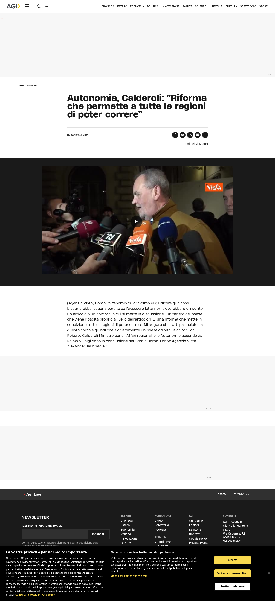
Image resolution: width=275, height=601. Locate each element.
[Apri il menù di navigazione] (26, 6)
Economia (137, 6)
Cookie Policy (198, 538)
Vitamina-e (163, 541)
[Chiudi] (269, 573)
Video (159, 520)
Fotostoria (162, 525)
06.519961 (234, 541)
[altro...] (205, 135)
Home (21, 85)
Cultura (231, 6)
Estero (122, 6)
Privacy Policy (198, 543)
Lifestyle (215, 6)
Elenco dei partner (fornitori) (129, 575)
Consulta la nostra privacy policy (35, 594)
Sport (263, 6)
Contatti (194, 534)
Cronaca (108, 6)
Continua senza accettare (232, 573)
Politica (153, 6)
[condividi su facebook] (175, 135)
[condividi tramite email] (198, 135)
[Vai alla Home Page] (13, 6)
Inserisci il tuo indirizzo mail (43, 526)
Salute (187, 6)
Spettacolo (248, 6)
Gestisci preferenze (232, 586)
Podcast (160, 529)
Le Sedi (194, 525)
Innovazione (171, 6)
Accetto (232, 560)
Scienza (200, 6)
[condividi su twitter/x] (183, 135)
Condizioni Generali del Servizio (40, 545)
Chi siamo (196, 520)
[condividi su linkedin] (190, 135)
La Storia (195, 529)
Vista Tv (32, 85)
